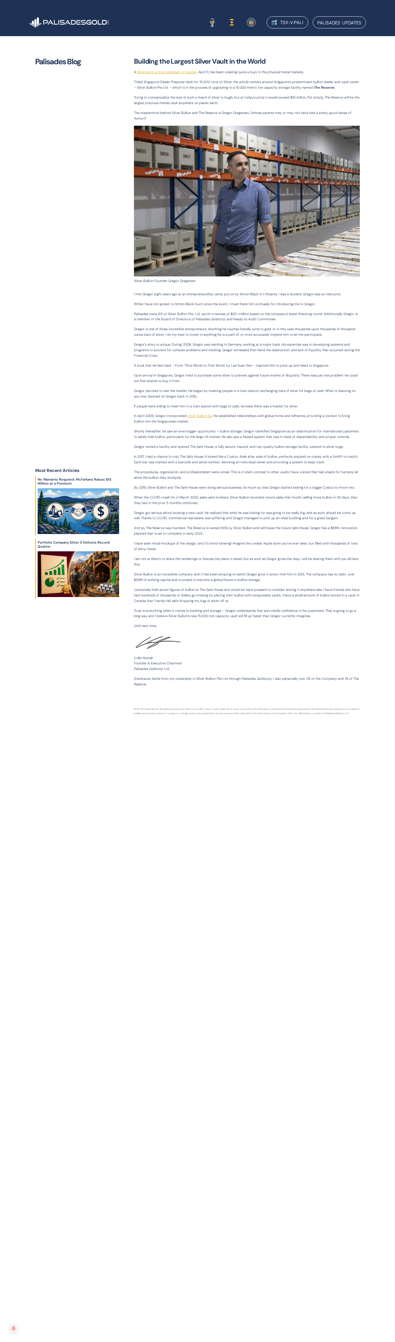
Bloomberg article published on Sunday (167, 72)
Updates (339, 23)
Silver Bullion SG (200, 416)
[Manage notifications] (14, 1328)
